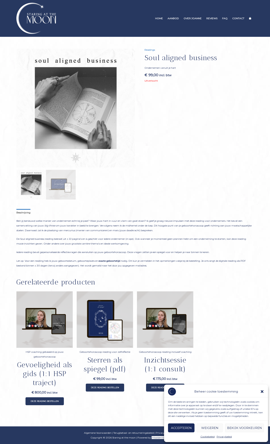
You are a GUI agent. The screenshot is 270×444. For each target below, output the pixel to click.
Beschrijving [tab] (23, 212)
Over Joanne (193, 18)
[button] (262, 392)
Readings (149, 49)
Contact (238, 18)
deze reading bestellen (45, 401)
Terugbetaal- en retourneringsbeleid (133, 432)
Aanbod (173, 18)
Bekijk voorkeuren (244, 428)
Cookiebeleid (207, 436)
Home (159, 18)
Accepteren (181, 428)
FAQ (225, 18)
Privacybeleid (224, 436)
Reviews (211, 18)
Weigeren (209, 428)
